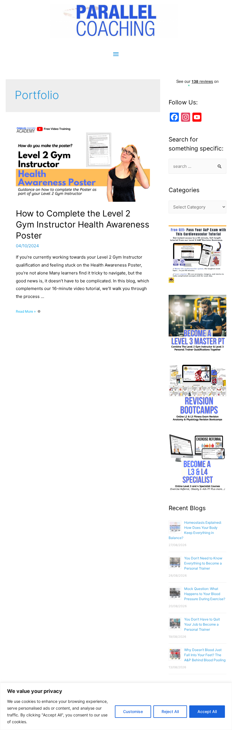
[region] (116, 706)
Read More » (26, 311)
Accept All (207, 711)
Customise (133, 711)
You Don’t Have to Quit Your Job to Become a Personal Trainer (202, 624)
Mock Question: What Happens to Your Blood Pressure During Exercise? (204, 594)
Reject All (170, 711)
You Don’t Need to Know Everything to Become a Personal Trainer (203, 563)
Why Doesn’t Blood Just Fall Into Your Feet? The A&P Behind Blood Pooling (204, 655)
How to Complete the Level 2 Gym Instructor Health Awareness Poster (82, 224)
